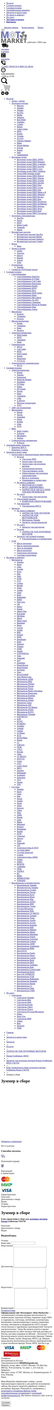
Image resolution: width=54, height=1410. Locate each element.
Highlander (21, 773)
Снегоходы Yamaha (25, 998)
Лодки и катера (18, 248)
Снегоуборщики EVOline (28, 279)
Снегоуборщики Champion (28, 302)
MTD (19, 337)
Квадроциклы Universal (27, 939)
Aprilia (20, 590)
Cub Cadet (21, 349)
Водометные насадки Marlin (29, 237)
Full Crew (21, 602)
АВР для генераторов (21, 408)
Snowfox (20, 1026)
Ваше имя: (5, 1243)
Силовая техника (14, 8)
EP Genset (21, 389)
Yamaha (20, 108)
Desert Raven (22, 665)
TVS (19, 780)
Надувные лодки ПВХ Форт (29, 209)
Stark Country (22, 431)
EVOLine (21, 361)
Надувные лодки (19, 157)
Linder (19, 251)
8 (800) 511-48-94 (25, 66)
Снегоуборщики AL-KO (28, 300)
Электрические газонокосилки (25, 363)
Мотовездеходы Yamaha (27, 888)
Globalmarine (22, 155)
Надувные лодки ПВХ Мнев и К (31, 192)
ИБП (14, 429)
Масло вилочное (24, 550)
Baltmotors (21, 597)
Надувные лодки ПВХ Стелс (30, 169)
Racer (19, 564)
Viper (19, 841)
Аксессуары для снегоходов (34, 497)
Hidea (19, 143)
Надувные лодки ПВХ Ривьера (31, 162)
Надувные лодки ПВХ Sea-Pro (30, 183)
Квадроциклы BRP (25, 904)
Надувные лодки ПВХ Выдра (30, 197)
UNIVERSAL (23, 653)
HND (19, 405)
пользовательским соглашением (15, 1393)
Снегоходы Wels (24, 1002)
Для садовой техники (26, 499)
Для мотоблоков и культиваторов (37, 539)
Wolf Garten (22, 335)
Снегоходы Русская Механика (30, 1012)
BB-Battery (21, 436)
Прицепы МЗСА (19, 447)
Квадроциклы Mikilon (26, 930)
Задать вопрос (28, 27)
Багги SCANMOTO (25, 974)
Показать (5, 1405)
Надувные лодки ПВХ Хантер (30, 166)
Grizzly (20, 260)
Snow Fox (21, 1016)
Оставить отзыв (8, 1310)
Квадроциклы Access (26, 923)
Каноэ (14, 244)
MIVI (19, 768)
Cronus (20, 583)
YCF (19, 581)
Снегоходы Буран (25, 1005)
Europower (21, 377)
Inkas (19, 246)
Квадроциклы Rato (25, 967)
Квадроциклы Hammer (27, 981)
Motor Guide (22, 225)
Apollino (20, 726)
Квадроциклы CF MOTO (28, 913)
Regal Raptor (22, 667)
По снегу (10, 17)
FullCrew (21, 745)
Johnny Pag (21, 611)
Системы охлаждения (26, 555)
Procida (20, 752)
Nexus (19, 799)
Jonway (20, 838)
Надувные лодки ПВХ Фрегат (30, 176)
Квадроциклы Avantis (26, 890)
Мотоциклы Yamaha (31, 520)
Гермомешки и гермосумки (34, 480)
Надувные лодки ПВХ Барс (29, 199)
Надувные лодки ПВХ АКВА (30, 159)
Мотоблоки (17, 312)
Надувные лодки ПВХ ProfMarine (32, 204)
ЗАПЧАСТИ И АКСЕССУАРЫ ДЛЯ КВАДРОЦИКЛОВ (36, 491)
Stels (19, 152)
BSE (19, 632)
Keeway (20, 808)
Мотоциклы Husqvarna (27, 693)
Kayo (19, 571)
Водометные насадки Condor (30, 241)
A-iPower (21, 401)
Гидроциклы (17, 265)
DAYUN (21, 759)
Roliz (19, 642)
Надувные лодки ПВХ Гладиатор (32, 213)
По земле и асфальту (15, 15)
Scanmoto (21, 775)
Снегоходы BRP (24, 1019)
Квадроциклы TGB (25, 976)
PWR (19, 637)
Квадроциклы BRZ (25, 962)
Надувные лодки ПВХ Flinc (29, 185)
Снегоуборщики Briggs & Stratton (31, 305)
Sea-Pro (20, 113)
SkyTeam (21, 670)
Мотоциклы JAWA (25, 710)
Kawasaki (21, 614)
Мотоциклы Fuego (25, 689)
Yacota (19, 391)
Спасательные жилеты (32, 468)
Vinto (19, 754)
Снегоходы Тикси (25, 1009)
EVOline (20, 384)
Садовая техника (13, 5)
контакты (5, 59)
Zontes (19, 859)
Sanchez (20, 770)
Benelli (20, 585)
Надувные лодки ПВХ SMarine (31, 195)
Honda (19, 134)
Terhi (19, 262)
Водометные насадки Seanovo (30, 239)
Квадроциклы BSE (25, 927)
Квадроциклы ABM (26, 944)
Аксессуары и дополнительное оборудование (32, 454)
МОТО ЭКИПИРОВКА (33, 487)
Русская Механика (25, 909)
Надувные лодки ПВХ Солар (30, 188)
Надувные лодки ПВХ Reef (29, 211)
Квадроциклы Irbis (25, 899)
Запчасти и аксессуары (16, 12)
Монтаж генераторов (26, 403)
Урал (19, 672)
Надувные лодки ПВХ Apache (30, 180)
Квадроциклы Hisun (26, 955)
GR (18, 604)
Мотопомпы (17, 410)
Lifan (19, 398)
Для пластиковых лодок (32, 471)
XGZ (19, 735)
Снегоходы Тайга (25, 1007)
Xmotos (20, 646)
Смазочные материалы (27, 553)
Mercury (20, 106)
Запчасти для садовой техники (30, 536)
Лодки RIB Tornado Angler (28, 173)
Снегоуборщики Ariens (27, 309)
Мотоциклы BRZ (24, 681)
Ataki (19, 593)
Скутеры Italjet (23, 850)
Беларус (20, 314)
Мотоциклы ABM (25, 679)
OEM (19, 747)
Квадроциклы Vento (26, 918)
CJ (18, 742)
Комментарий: (7, 1308)
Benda (19, 740)
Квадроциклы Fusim (26, 953)
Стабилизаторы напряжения (24, 440)
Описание (5, 1197)
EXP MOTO (22, 717)
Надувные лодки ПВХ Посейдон (31, 202)
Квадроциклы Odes (25, 988)
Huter (19, 328)
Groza (19, 761)
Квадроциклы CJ (24, 986)
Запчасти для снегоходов (33, 527)
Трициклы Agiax (24, 703)
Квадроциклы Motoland (27, 934)
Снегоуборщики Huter (27, 295)
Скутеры (15, 787)
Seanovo (20, 117)
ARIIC (20, 862)
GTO (19, 763)
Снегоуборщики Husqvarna (29, 283)
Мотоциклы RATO (25, 712)
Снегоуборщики (19, 274)
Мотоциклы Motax (25, 698)
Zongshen (21, 382)
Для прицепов (23, 504)
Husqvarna (21, 358)
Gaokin (20, 731)
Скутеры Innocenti (25, 852)
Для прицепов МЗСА (31, 506)
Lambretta (21, 866)
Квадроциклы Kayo (25, 895)
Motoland (21, 623)
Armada (20, 728)
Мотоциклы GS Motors (27, 707)
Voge (19, 656)
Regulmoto (21, 639)
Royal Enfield (22, 674)
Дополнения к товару (10, 1199)
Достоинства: (7, 1266)
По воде (10, 3)
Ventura (20, 438)
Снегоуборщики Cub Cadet (29, 281)
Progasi (20, 635)
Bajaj (19, 595)
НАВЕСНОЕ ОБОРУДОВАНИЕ (36, 501)
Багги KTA (22, 951)
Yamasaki (21, 658)
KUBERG (21, 724)
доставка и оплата (5, 50)
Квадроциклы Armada (26, 916)
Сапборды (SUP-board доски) (25, 269)
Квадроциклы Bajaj (25, 960)
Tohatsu (20, 110)
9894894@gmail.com (28, 1363)
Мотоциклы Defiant (25, 684)
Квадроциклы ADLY (26, 902)
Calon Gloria (22, 129)
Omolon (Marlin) (24, 141)
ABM (19, 815)
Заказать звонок (11, 27)
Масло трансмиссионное (28, 546)
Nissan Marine (23, 145)
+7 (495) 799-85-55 (9, 66)
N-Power (20, 433)
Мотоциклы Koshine (26, 696)
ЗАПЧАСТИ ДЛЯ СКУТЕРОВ (36, 513)
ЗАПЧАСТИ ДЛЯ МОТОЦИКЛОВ (30, 516)
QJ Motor (21, 733)
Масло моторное (24, 543)
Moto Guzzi (22, 621)
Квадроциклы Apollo (26, 920)
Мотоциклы (17, 560)
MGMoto (21, 616)
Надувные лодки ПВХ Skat (29, 190)
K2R (19, 719)
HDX (19, 131)
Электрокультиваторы (21, 333)
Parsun (19, 127)
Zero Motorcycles (24, 677)
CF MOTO (21, 756)
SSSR (19, 649)
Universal (21, 836)
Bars (19, 1023)
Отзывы (4, 1204)
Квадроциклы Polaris (26, 937)
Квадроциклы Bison (26, 897)
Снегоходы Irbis (24, 1000)
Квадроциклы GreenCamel (28, 969)
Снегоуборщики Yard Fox (28, 276)
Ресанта (20, 319)
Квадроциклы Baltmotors (28, 979)
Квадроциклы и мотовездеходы (26, 883)
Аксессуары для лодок (32, 461)
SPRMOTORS (23, 878)
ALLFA (20, 138)
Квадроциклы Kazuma (27, 925)
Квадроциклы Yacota (26, 892)
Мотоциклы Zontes (25, 700)
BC (18, 873)
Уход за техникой (24, 548)
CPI (18, 845)
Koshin (20, 422)
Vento (19, 588)
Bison (19, 625)
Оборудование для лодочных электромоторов (35, 474)
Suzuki (20, 150)
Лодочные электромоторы (23, 216)
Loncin (20, 628)
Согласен (6, 1402)
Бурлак (20, 148)
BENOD (20, 864)
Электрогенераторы (20, 370)
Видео (4, 1201)
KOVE (20, 721)
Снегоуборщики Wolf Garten (29, 293)
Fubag (19, 387)
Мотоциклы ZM (24, 705)
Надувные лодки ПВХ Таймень (31, 171)
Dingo (19, 1014)
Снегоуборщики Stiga (26, 307)
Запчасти (16, 508)
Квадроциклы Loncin (26, 958)
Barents (20, 258)
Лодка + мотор (18, 101)
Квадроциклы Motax (26, 932)
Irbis (18, 574)
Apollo (20, 630)
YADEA (20, 871)
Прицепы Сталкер (20, 450)
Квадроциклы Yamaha (26, 885)
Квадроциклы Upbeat (26, 941)
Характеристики (8, 1194)
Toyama (20, 136)
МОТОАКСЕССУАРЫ (32, 485)
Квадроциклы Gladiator (27, 965)
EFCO (19, 347)
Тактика (20, 253)
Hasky (19, 607)
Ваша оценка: (7, 1246)
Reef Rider (21, 120)
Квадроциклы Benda (26, 983)
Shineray (20, 644)
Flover (19, 220)
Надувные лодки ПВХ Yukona (30, 178)
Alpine (19, 1021)
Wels (19, 576)
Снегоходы (16, 995)
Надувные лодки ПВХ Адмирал (31, 164)
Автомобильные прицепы (18, 10)
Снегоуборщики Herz (26, 291)
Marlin (19, 115)
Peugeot (20, 827)
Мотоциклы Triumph (26, 714)
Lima (19, 820)
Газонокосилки (18, 344)
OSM (19, 1028)
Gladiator (21, 122)
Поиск (40, 27)
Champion (21, 316)
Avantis (20, 569)
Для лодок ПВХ (29, 459)
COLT (19, 749)
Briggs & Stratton (24, 379)
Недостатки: (6, 1287)
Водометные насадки (21, 232)
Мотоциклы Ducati (25, 686)
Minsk (19, 618)
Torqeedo (21, 227)
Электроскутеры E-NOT (28, 848)
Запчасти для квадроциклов (34, 522)
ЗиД (18, 660)
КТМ (19, 578)
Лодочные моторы (20, 103)
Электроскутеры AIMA (27, 857)
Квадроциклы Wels (25, 911)
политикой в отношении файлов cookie (18, 1391)
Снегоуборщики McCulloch (29, 298)
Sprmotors (21, 777)
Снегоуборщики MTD (27, 288)
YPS (19, 784)
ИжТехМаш (22, 738)
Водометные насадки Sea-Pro (30, 234)
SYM (19, 834)
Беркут (20, 255)
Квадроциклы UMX (26, 991)
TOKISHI (21, 880)
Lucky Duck (22, 766)
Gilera (19, 810)
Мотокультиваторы (20, 321)
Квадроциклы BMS (25, 948)
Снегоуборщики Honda (27, 286)
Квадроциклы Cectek (26, 906)
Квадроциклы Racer (26, 972)
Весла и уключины (30, 478)
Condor (20, 124)
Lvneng (20, 855)
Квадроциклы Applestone (28, 946)
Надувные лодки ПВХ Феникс (30, 206)
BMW (19, 600)
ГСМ (14, 541)
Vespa (19, 803)
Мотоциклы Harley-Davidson (29, 691)
